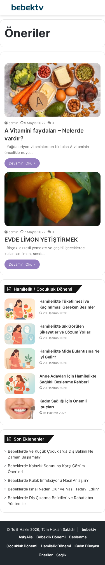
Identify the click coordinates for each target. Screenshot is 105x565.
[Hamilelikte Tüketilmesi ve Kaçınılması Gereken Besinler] (19, 308)
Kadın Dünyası (86, 546)
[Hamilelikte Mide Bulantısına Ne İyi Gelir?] (19, 358)
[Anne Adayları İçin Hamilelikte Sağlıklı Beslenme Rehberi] (19, 383)
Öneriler (46, 555)
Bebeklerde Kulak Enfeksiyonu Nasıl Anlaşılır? (48, 480)
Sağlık (61, 555)
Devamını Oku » (22, 163)
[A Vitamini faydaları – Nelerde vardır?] (52, 90)
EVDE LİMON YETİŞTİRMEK (41, 239)
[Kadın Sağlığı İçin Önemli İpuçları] (19, 408)
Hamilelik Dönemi (56, 546)
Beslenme (78, 537)
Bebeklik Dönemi (51, 537)
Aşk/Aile (25, 537)
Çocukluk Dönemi (21, 546)
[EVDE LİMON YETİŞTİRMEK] (52, 199)
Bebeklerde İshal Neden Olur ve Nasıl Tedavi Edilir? (53, 489)
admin (13, 123)
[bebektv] (26, 7)
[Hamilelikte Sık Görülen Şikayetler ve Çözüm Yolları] (19, 333)
